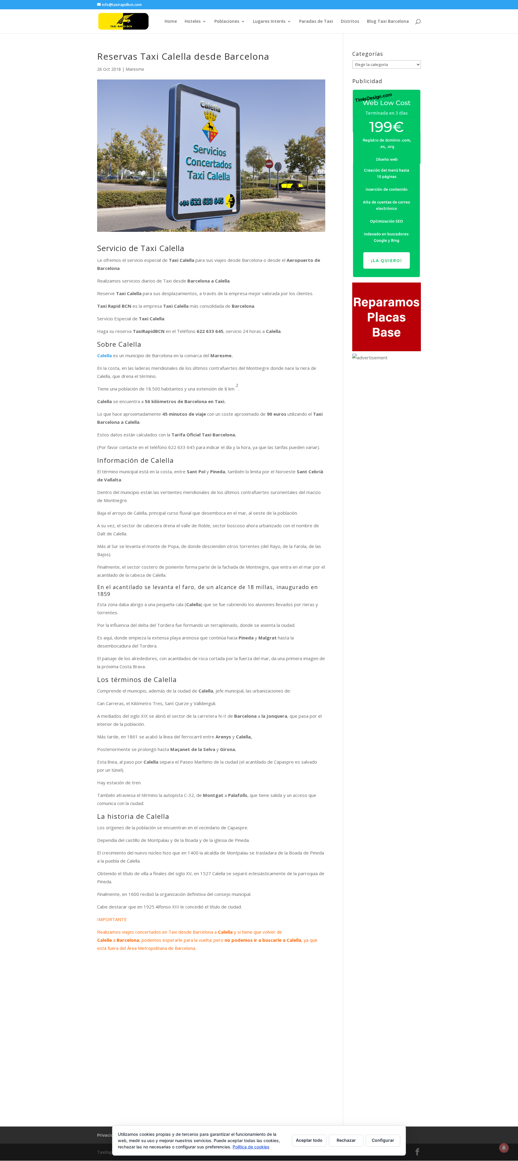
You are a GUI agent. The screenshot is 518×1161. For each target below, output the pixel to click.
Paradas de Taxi (316, 21)
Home (171, 21)
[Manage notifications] (504, 1148)
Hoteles (193, 21)
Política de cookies (251, 1146)
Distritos (350, 21)
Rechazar (346, 1140)
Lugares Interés (269, 21)
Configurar (383, 1140)
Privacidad (108, 1135)
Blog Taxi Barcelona (388, 21)
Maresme (135, 69)
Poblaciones (226, 21)
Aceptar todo (309, 1140)
